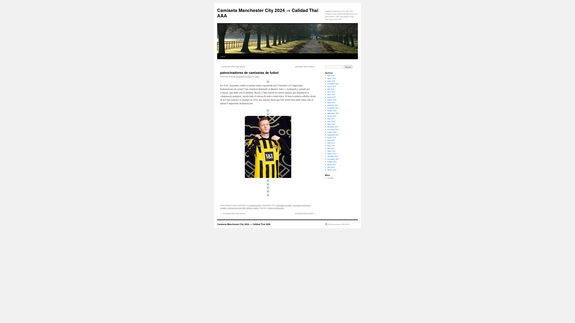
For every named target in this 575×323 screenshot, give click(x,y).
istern (257, 76)
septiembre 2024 (333, 113)
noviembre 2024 (333, 108)
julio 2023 (331, 140)
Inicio (222, 56)
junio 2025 (331, 91)
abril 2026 (331, 75)
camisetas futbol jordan (305, 66)
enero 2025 (331, 102)
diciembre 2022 (332, 156)
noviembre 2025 (333, 83)
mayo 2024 (331, 124)
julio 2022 (331, 167)
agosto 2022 (331, 164)
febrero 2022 (331, 170)
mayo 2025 (331, 94)
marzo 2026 (331, 78)
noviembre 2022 (333, 159)
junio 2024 (331, 121)
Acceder (330, 178)
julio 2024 (331, 118)
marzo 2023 (331, 151)
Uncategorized (254, 205)
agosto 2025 (331, 86)
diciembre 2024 (332, 105)
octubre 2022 (332, 161)
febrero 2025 (331, 100)
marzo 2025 (331, 97)
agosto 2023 (331, 137)
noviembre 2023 (333, 129)
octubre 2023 (332, 132)
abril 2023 (331, 148)
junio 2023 (331, 143)
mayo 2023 (331, 145)
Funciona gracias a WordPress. (339, 224)
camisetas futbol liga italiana (232, 66)
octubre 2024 (332, 110)
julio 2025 (331, 89)
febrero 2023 (331, 153)
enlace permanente (276, 208)
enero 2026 (331, 81)
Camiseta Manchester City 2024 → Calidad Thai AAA (267, 13)
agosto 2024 (331, 116)
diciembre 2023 (332, 126)
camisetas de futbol (284, 205)
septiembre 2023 (333, 135)
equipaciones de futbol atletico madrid (243, 208)
